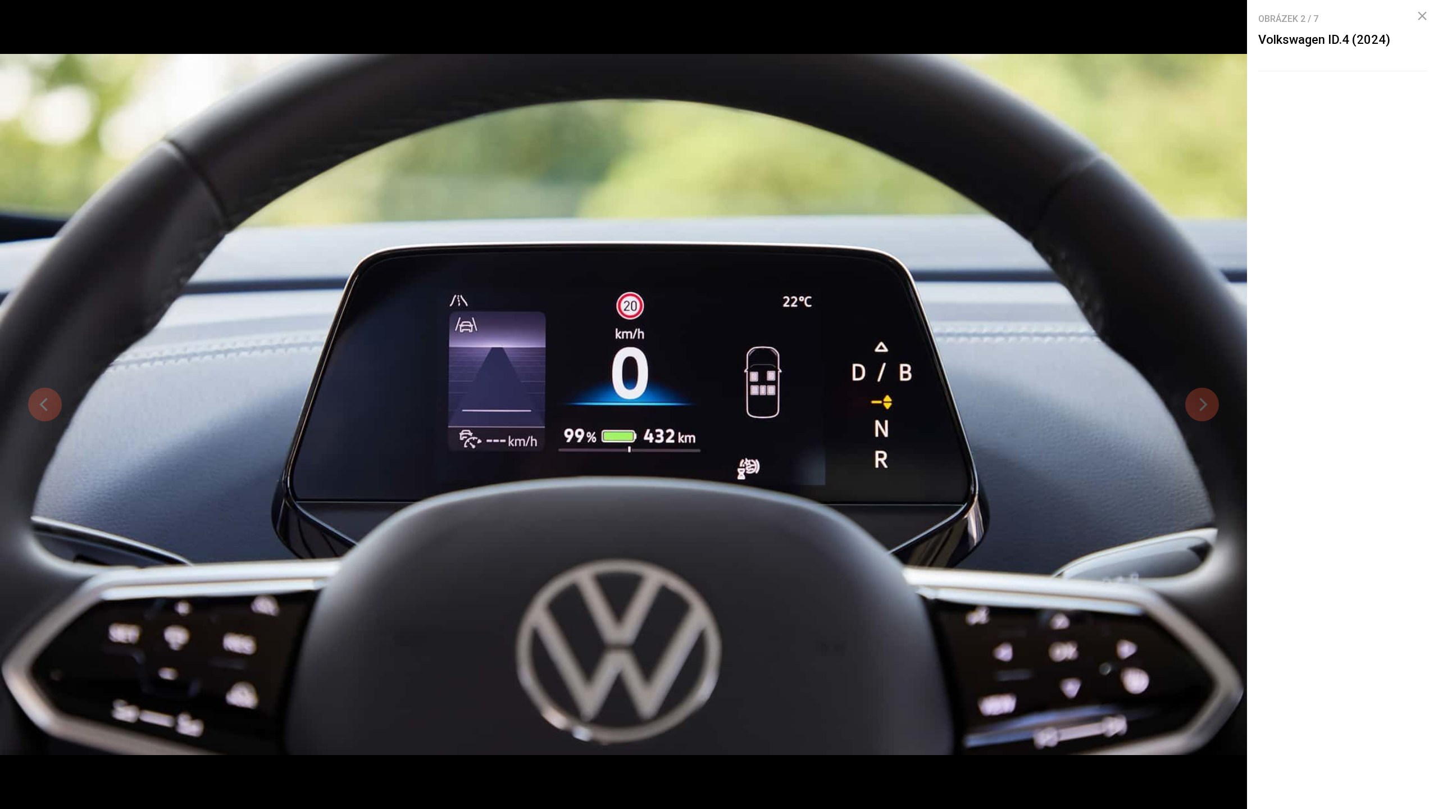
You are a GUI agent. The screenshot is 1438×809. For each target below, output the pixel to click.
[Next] (1202, 404)
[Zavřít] (1422, 16)
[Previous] (45, 404)
